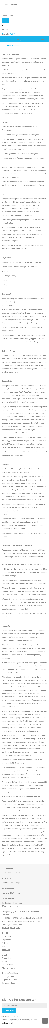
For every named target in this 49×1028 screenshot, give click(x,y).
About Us (5, 933)
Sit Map (5, 961)
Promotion (6, 958)
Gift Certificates (8, 965)
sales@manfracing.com (12, 925)
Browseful (8, 1023)
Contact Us (6, 937)
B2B (3, 946)
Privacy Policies (8, 977)
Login (6, 4)
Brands (5, 955)
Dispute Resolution (9, 980)
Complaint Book (8, 983)
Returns (5, 943)
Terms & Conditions (14, 45)
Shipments (6, 940)
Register (14, 4)
